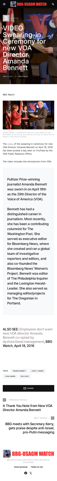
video (10, 143)
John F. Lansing (37, 371)
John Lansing (10, 376)
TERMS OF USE (37, 467)
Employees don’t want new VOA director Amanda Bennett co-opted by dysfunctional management (27, 335)
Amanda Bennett (19, 371)
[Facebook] (25, 473)
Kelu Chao (25, 376)
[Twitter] (30, 473)
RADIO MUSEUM (20, 467)
